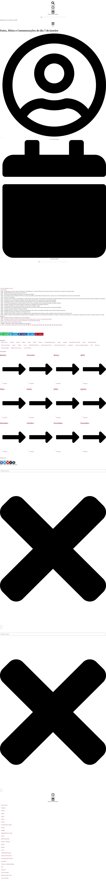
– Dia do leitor (3, 289)
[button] (4, 334)
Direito (34, 342)
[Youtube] (7, 462)
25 (47, 325)
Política (40, 342)
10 (15, 325)
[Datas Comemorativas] (53, 12)
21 (39, 325)
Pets (92, 345)
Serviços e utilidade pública (81, 345)
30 (59, 325)
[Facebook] (1, 462)
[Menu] (53, 23)
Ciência (18, 342)
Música (19, 345)
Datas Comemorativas (53, 14)
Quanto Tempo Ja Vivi (16, 348)
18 (32, 325)
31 (61, 325)
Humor (84, 342)
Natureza (97, 345)
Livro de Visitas (27, 348)
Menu (53, 25)
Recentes (53, 9)
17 (30, 325)
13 (22, 325)
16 (28, 325)
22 (41, 325)
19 (34, 325)
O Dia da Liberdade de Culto (14, 322)
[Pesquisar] (53, 3)
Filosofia (12, 342)
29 (56, 325)
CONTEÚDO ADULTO (34, 345)
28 (54, 325)
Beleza (23, 342)
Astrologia (70, 345)
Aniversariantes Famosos (60, 345)
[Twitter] (4, 462)
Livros (25, 345)
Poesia (13, 345)
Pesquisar (53, 5)
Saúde (29, 342)
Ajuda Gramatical (92, 342)
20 (37, 325)
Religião (65, 342)
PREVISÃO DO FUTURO (74, 342)
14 (24, 325)
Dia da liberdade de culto (7, 288)
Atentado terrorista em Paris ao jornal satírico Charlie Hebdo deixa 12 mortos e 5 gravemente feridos (27, 319)
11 (17, 325)
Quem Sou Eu (4, 342)
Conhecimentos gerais (50, 342)
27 (52, 325)
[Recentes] (53, 7)
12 (19, 325)
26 (50, 325)
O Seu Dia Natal (5, 348)
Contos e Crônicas (5, 345)
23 (43, 325)
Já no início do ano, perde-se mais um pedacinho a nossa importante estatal (22, 320)
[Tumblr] (13, 462)
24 (45, 325)
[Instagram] (10, 462)
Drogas (59, 342)
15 (26, 325)
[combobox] (53, 471)
